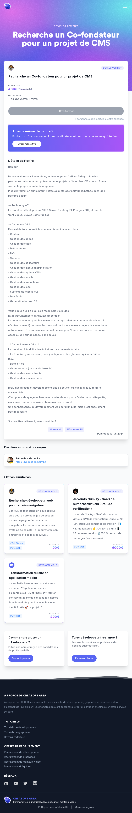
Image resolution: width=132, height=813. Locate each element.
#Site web (56, 429)
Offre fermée (66, 111)
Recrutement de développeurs (21, 752)
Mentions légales (84, 807)
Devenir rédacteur (14, 737)
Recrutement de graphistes (19, 756)
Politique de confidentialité (53, 807)
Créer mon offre (27, 144)
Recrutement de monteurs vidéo (22, 761)
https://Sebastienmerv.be (31, 461)
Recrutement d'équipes (17, 766)
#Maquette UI (74, 429)
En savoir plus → (21, 658)
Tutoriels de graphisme (17, 732)
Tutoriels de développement (20, 727)
